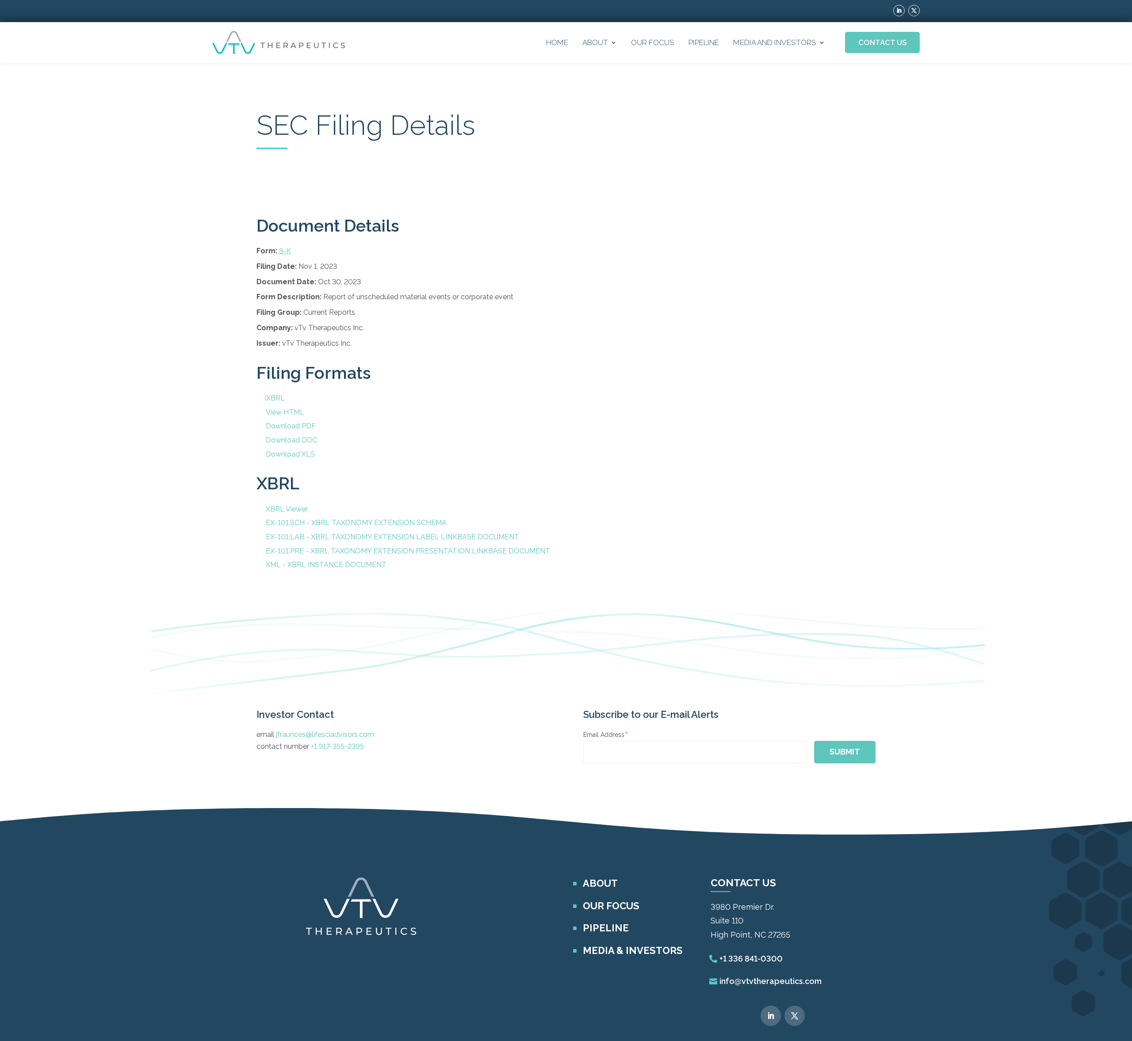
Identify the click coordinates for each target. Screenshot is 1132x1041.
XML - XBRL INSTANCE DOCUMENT (326, 565)
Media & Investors (633, 950)
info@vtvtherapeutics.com (770, 981)
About (595, 42)
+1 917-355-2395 (337, 746)
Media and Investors (774, 42)
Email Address (605, 734)
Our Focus (652, 42)
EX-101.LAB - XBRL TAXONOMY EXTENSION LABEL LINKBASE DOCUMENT (392, 537)
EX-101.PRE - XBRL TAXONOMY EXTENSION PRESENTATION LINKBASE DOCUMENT (408, 551)
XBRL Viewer (287, 509)
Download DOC (291, 440)
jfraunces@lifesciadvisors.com (325, 734)
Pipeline (703, 42)
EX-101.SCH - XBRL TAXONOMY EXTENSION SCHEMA (356, 523)
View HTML (285, 412)
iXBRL (275, 398)
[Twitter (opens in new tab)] (914, 10)
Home (557, 42)
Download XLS (290, 454)
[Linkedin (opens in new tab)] (899, 10)
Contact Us (882, 42)
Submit (845, 751)
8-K (285, 251)
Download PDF (291, 426)
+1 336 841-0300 (751, 958)
